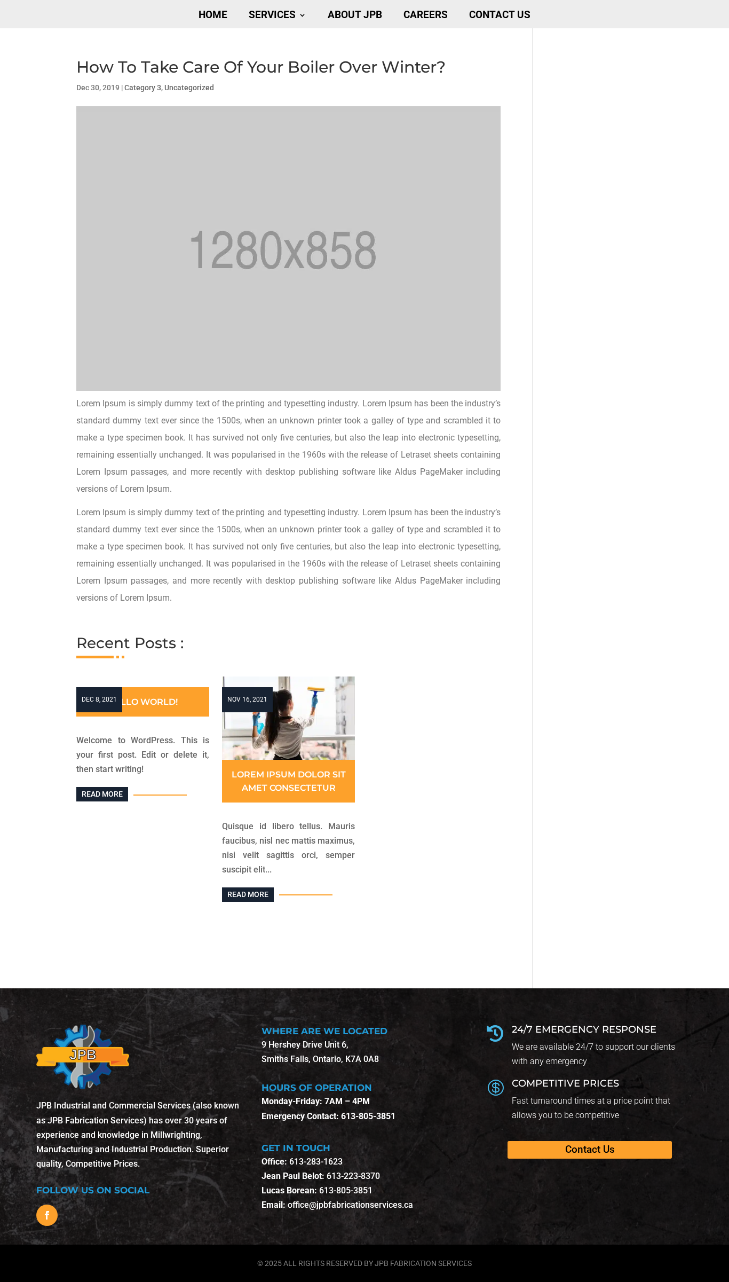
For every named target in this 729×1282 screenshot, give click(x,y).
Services (272, 15)
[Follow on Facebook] (47, 1215)
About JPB (355, 15)
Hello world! (143, 702)
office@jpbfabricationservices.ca (350, 1205)
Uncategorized (189, 87)
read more (102, 794)
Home (213, 15)
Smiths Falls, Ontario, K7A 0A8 (320, 1059)
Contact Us (499, 15)
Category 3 (142, 87)
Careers (425, 15)
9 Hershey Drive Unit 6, (305, 1045)
